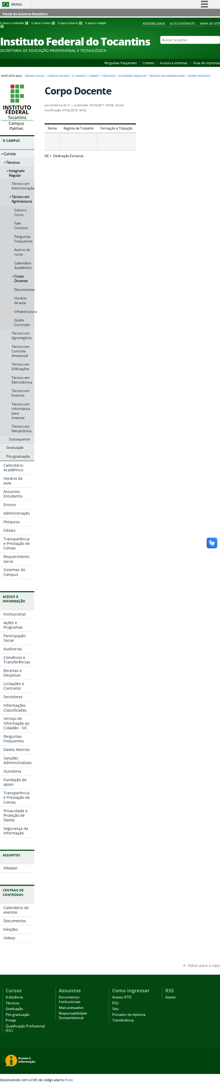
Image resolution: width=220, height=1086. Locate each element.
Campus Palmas (58, 76)
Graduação (14, 1009)
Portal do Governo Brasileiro (25, 14)
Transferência (123, 1020)
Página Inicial (35, 76)
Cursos (94, 76)
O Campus (79, 76)
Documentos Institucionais (69, 999)
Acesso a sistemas (174, 63)
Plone (69, 1080)
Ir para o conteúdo (13, 23)
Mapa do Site (210, 23)
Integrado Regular (132, 76)
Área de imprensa (206, 63)
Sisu (115, 1009)
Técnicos (108, 76)
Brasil (17, 4)
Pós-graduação (18, 1014)
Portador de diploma (128, 1014)
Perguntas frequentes (120, 63)
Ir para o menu (42, 23)
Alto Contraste (182, 23)
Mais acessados (71, 1007)
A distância (14, 997)
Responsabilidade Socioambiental (73, 1015)
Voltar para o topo (204, 965)
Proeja (11, 1020)
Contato (148, 63)
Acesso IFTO (121, 997)
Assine (170, 997)
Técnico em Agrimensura (167, 76)
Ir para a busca (69, 23)
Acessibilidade (154, 23)
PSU (115, 1003)
